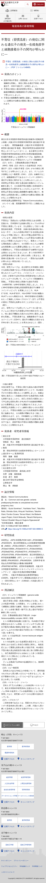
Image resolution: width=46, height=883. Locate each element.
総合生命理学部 (9, 789)
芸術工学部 (9, 845)
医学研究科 (26, 746)
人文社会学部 (9, 783)
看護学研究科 (9, 752)
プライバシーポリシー (21, 860)
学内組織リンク (25, 866)
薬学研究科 (26, 820)
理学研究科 (26, 789)
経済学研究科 (26, 777)
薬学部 (9, 820)
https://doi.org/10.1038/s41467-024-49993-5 (25, 529)
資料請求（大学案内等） (7, 19)
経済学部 (9, 777)
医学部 (9, 746)
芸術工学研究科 (26, 845)
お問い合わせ (23, 18)
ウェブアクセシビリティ (9, 866)
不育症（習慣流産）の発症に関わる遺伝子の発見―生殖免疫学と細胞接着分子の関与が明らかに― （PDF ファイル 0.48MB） (25, 64)
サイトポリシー (6, 860)
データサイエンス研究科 (26, 796)
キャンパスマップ (27, 759)
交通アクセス (38, 18)
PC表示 (35, 725)
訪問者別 (13, 10)
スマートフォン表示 (12, 725)
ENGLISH (40, 4)
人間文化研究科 (26, 783)
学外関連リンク (37, 866)
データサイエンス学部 (9, 796)
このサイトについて (7, 872)
